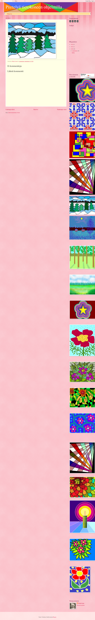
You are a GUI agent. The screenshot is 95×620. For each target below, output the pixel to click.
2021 (72, 46)
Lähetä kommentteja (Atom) (14, 112)
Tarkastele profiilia (81, 605)
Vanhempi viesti (61, 109)
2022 (72, 44)
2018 (72, 49)
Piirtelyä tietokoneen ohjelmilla (34, 7)
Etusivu (9, 14)
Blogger (54, 617)
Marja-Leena (81, 603)
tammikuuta (74, 51)
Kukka (73, 52)
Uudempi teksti (10, 109)
